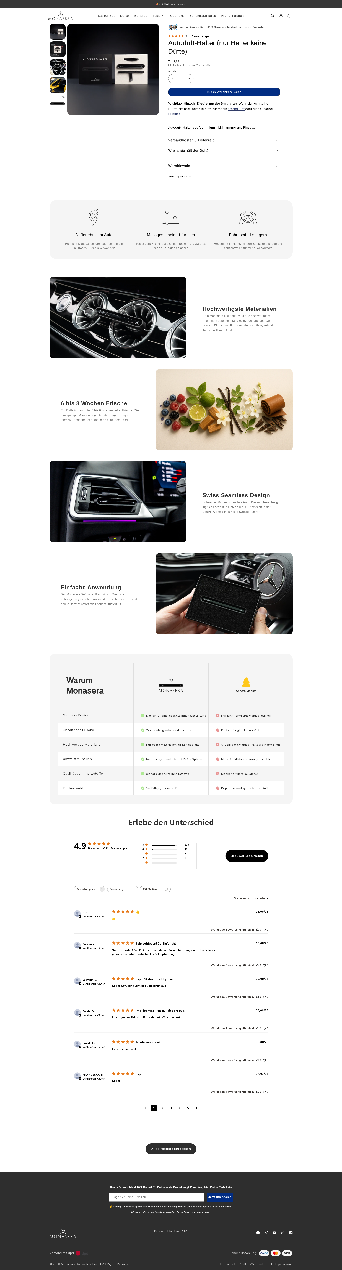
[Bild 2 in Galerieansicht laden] (58, 49)
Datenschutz (227, 1264)
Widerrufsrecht (261, 1264)
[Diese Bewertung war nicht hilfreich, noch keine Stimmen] (264, 930)
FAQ (185, 1231)
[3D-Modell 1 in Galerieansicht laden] (58, 103)
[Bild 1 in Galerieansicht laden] (58, 32)
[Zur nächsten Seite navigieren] (196, 1108)
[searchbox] (86, 889)
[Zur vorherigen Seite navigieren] (145, 1108)
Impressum (283, 1264)
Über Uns (173, 1231)
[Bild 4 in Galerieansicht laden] (58, 85)
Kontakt (159, 1231)
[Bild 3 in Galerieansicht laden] (58, 67)
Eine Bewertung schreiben (247, 856)
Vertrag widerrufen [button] (181, 176)
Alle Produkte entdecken (171, 1149)
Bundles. (174, 114)
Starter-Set (236, 109)
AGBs (243, 1264)
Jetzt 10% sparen (219, 1197)
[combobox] (122, 889)
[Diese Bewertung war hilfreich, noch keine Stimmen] (257, 930)
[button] (159, 15)
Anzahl (172, 71)
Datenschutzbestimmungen (197, 1212)
